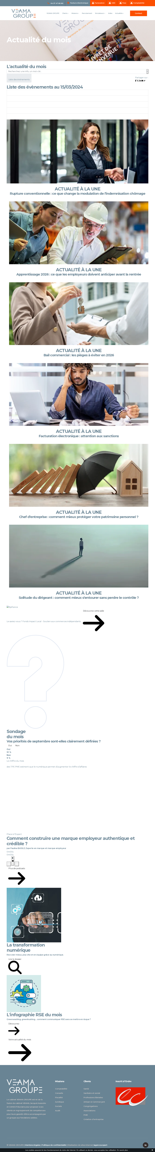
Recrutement (87, 13)
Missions (75, 13)
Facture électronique (79, 3)
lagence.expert (100, 1145)
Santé (86, 1089)
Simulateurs (99, 13)
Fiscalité (59, 1097)
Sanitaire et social (92, 1093)
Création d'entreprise (94, 1119)
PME (86, 1115)
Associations (89, 1110)
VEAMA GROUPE (53, 13)
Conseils (59, 1093)
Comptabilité (61, 1089)
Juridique (59, 1102)
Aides (110, 13)
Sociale (58, 1106)
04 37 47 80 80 (57, 3)
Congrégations (91, 1106)
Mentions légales (32, 1145)
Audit (57, 1110)
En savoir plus (122, 1150)
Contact (138, 13)
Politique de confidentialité (54, 1145)
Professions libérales (93, 1097)
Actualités (119, 13)
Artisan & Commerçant (94, 1102)
